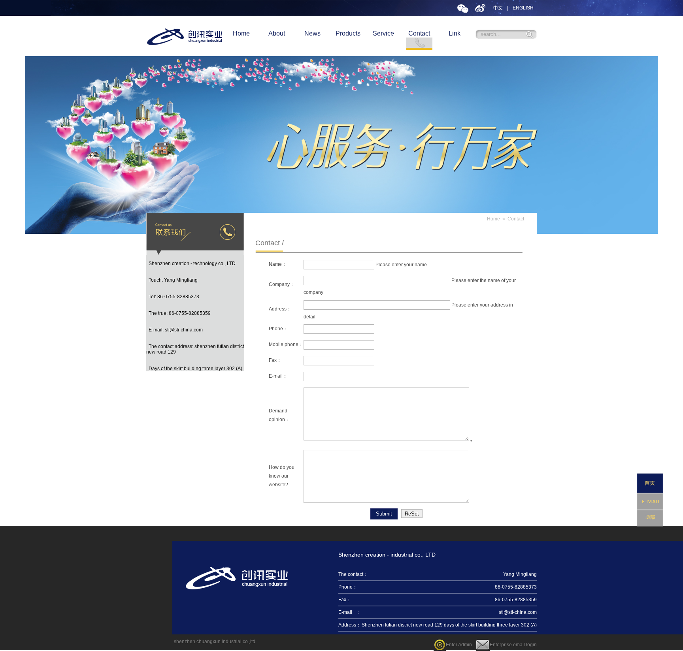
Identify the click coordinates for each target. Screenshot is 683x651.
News (312, 33)
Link (454, 33)
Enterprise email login (513, 644)
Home (241, 33)
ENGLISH (523, 8)
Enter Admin (459, 644)
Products (348, 33)
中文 (498, 8)
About (276, 33)
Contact (419, 33)
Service (383, 33)
